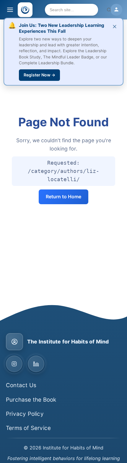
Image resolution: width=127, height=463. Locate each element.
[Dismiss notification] (114, 26)
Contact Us (21, 385)
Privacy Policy (25, 413)
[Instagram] (14, 364)
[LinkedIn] (36, 364)
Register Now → (39, 74)
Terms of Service (28, 428)
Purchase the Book (31, 399)
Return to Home (63, 196)
